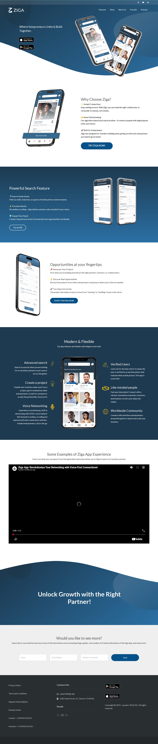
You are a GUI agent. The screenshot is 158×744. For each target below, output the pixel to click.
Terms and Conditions (18, 693)
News (112, 10)
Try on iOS (17, 227)
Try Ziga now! (96, 145)
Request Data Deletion (18, 702)
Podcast (144, 10)
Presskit (133, 10)
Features (102, 10)
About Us (122, 10)
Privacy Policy (15, 685)
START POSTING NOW (64, 300)
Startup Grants (15, 710)
